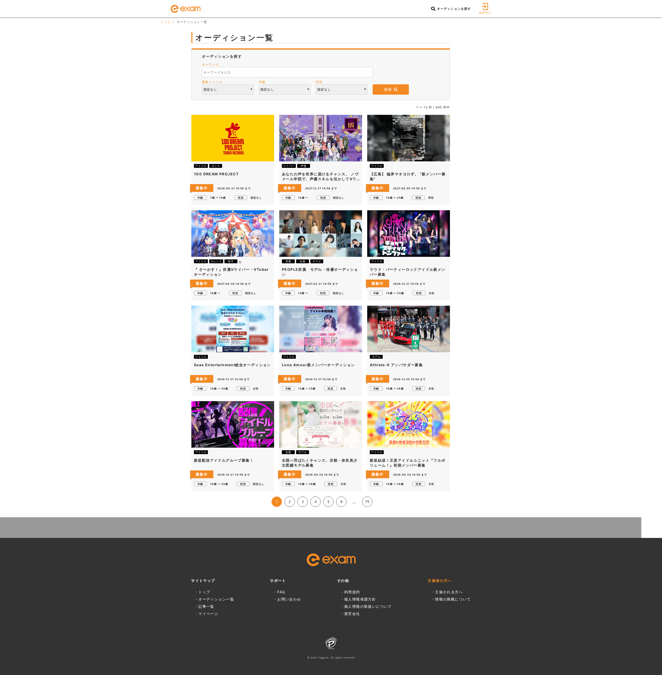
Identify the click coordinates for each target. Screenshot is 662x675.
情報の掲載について (453, 599)
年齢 (262, 82)
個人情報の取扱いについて (368, 606)
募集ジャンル (212, 82)
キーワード (210, 64)
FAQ (281, 592)
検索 (388, 89)
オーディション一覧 (216, 599)
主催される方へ (449, 592)
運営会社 (352, 613)
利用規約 (352, 592)
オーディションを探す (453, 9)
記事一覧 (206, 606)
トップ (165, 22)
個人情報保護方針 (360, 599)
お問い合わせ (289, 599)
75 (367, 501)
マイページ (208, 613)
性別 (319, 82)
